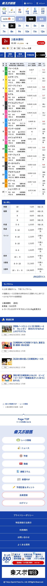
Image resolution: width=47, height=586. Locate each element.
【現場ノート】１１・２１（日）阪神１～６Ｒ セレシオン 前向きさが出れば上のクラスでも (28, 329)
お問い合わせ (24, 537)
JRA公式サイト (39, 276)
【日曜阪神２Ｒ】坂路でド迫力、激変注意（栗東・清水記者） (29, 344)
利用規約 (24, 529)
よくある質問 (24, 544)
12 (42, 31)
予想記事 (30, 55)
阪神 (31, 18)
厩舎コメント (20, 55)
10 (26, 31)
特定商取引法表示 (24, 522)
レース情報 (24, 404)
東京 (21, 18)
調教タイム (10, 55)
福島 (41, 18)
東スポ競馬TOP (11, 404)
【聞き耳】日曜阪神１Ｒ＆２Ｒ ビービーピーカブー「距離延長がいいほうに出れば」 (29, 378)
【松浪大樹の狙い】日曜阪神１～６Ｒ (28, 358)
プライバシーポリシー (24, 515)
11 (34, 31)
